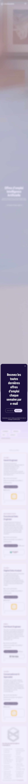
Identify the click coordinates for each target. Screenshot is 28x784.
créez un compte (16, 418)
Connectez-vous (6, 418)
